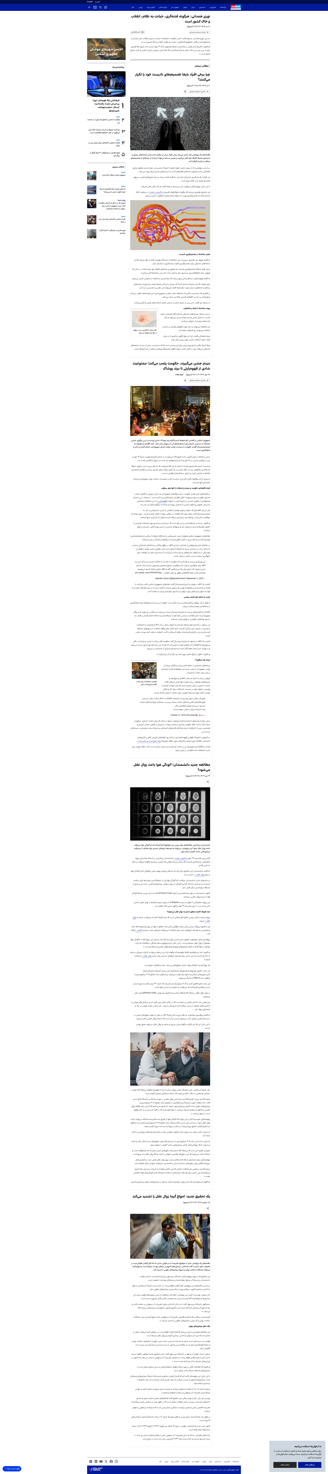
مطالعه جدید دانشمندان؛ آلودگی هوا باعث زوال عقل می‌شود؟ (172, 767)
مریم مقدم (179, 374)
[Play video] (95, 7)
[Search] (100, 7)
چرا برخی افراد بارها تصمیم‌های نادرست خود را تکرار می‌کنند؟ (172, 77)
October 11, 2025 (178, 715)
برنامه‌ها (223, 7)
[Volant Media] (96, 1470)
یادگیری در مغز (157, 192)
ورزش (140, 7)
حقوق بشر (175, 7)
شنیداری (202, 7)
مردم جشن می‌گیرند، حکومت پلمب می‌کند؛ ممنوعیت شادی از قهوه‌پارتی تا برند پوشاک (171, 366)
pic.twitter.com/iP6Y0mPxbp (148, 572)
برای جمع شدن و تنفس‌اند (150, 741)
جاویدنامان (163, 7)
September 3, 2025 (194, 578)
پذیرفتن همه (310, 1465)
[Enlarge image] (170, 123)
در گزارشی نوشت (181, 858)
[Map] (105, 7)
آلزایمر (139, 930)
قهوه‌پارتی (163, 501)
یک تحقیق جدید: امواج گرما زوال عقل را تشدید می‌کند (171, 1196)
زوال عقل (200, 874)
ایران (193, 7)
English (90, 2)
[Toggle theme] (89, 7)
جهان (185, 7)
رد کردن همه (285, 1465)
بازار (133, 7)
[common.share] (185, 91)
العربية (97, 2)
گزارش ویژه (151, 7)
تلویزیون (213, 7)
